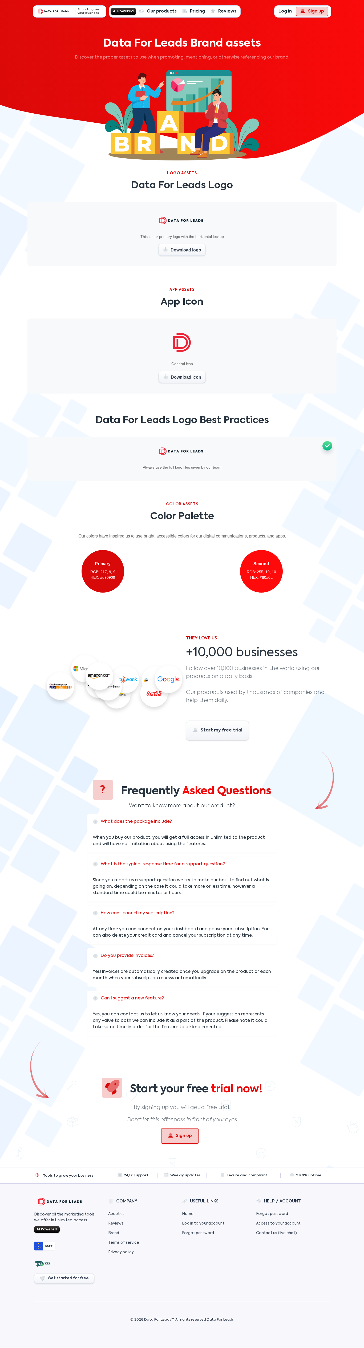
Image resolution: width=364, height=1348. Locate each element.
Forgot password (198, 1233)
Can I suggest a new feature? (132, 998)
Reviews (227, 11)
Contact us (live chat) (276, 1233)
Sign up (316, 11)
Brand (113, 1233)
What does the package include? (136, 822)
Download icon (185, 377)
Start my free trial (221, 730)
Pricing (197, 11)
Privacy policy (121, 1252)
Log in (285, 11)
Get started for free (68, 1278)
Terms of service (123, 1242)
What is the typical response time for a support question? (163, 864)
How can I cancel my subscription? (138, 913)
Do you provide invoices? (127, 956)
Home (187, 1214)
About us (116, 1214)
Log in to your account (203, 1223)
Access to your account (278, 1223)
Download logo (185, 250)
